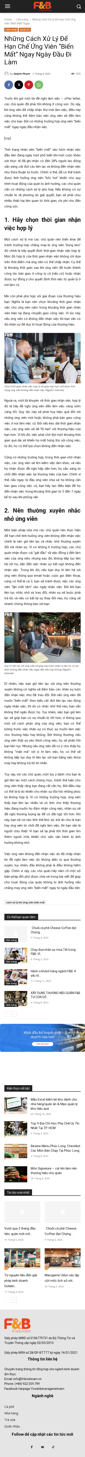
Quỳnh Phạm (22, 73)
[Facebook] (8, 84)
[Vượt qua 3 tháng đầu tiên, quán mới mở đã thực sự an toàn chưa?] (22, 1212)
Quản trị (24, 29)
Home (8, 19)
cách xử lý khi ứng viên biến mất (25, 902)
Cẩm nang (22, 19)
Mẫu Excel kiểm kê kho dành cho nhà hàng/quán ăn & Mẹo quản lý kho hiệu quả (54, 1104)
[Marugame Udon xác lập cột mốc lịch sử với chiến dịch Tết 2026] (63, 1259)
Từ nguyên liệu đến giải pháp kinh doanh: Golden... (20, 1280)
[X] (18, 84)
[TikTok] (53, 1447)
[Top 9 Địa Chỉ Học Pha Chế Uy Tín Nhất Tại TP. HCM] (15, 1129)
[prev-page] (7, 1014)
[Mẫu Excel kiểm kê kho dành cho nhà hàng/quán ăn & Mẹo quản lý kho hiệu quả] (15, 1105)
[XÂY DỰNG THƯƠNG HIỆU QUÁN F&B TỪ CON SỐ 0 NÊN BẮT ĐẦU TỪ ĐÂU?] (15, 999)
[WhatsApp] (38, 84)
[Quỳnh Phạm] (7, 74)
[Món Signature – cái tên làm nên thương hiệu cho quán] (15, 1174)
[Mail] (42, 1447)
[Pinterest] (28, 84)
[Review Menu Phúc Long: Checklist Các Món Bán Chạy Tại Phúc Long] (15, 1152)
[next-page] (14, 1014)
